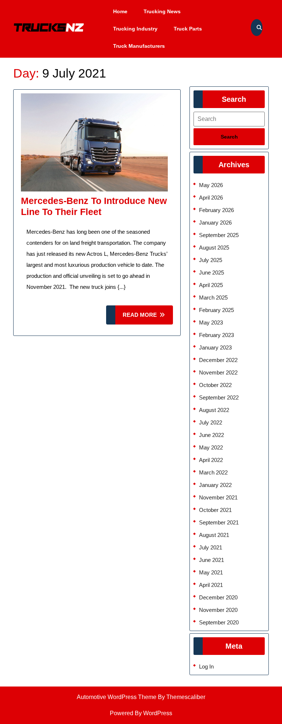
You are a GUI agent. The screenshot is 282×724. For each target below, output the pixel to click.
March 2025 (213, 297)
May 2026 (211, 185)
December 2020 (218, 597)
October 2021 (215, 510)
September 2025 (219, 235)
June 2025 (211, 272)
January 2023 (215, 347)
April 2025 (211, 285)
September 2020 (219, 622)
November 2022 (218, 372)
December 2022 (218, 360)
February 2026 (216, 210)
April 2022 (211, 460)
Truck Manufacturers (139, 46)
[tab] (229, 136)
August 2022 (214, 410)
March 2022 (213, 472)
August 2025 (214, 247)
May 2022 (211, 447)
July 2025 (210, 260)
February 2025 (216, 310)
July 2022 (210, 422)
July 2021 (210, 547)
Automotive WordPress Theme (116, 697)
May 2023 (211, 322)
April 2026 (211, 197)
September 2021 (219, 522)
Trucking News (162, 11)
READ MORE (148, 318)
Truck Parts (188, 29)
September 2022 (219, 397)
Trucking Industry (135, 29)
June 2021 (211, 560)
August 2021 (214, 535)
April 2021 (211, 585)
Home (120, 11)
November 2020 (218, 610)
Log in (206, 666)
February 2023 (216, 335)
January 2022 (215, 485)
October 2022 (215, 385)
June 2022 (211, 435)
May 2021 (211, 572)
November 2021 (218, 497)
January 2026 (215, 222)
